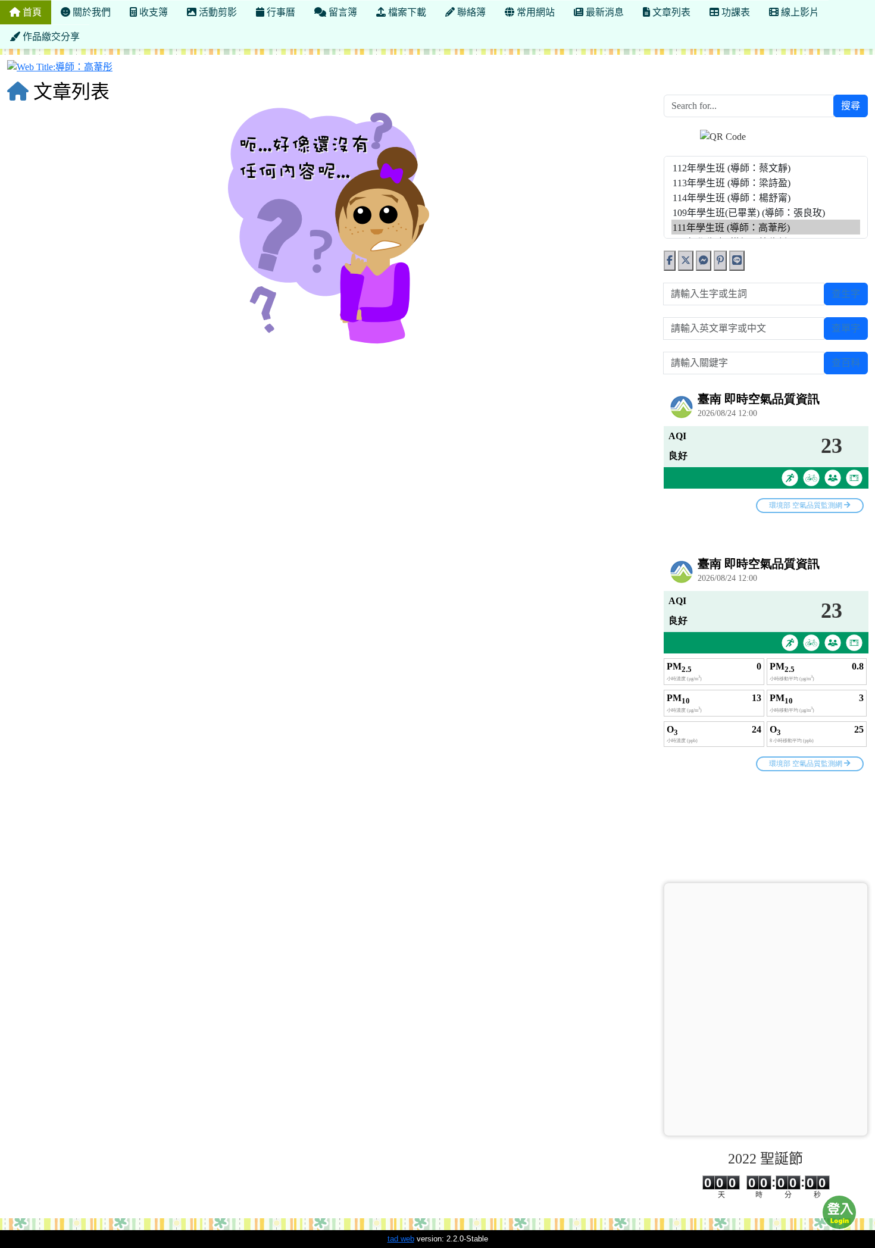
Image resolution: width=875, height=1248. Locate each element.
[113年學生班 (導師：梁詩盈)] (766, 182)
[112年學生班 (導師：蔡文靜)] (766, 167)
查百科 (846, 363)
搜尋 (850, 106)
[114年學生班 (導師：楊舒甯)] (766, 197)
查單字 (846, 328)
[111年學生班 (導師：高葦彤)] (766, 227)
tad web (401, 1238)
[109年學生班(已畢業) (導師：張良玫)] (766, 212)
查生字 (846, 294)
